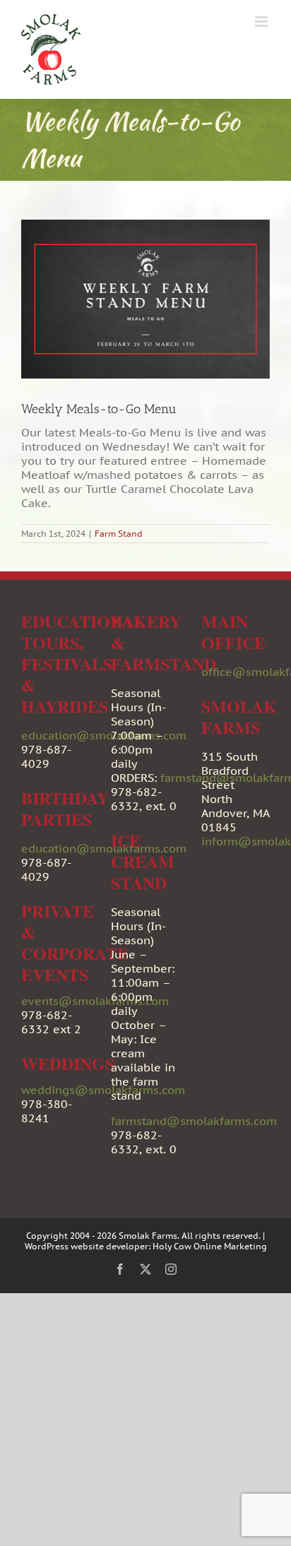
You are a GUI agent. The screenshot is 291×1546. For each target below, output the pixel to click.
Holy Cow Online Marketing (210, 1246)
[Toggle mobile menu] (262, 21)
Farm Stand (119, 533)
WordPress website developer (86, 1246)
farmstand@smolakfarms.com (194, 1121)
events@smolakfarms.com (95, 1001)
